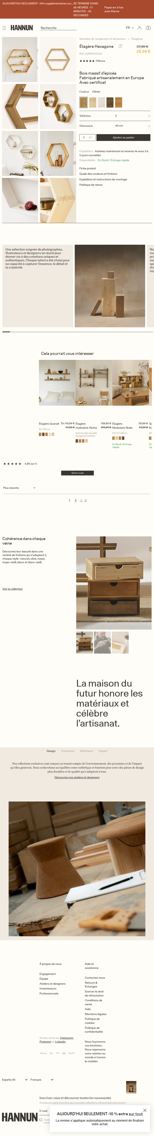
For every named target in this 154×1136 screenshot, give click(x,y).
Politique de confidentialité (94, 1029)
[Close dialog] (144, 1110)
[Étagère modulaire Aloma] (94, 390)
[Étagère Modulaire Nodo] (130, 390)
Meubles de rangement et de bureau (102, 38)
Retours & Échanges (91, 984)
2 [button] (76, 500)
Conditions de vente (93, 1002)
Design (51, 751)
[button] (114, 116)
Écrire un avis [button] (78, 473)
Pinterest (45, 1041)
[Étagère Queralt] (57, 390)
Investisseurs (48, 988)
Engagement (48, 973)
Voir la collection (12, 588)
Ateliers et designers (53, 983)
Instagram (66, 1037)
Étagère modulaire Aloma (86, 425)
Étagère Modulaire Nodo (122, 425)
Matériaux (86, 751)
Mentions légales (95, 1014)
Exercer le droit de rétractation (94, 993)
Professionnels (49, 993)
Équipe (44, 978)
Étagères (137, 38)
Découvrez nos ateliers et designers (77, 777)
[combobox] (15, 1080)
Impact (103, 751)
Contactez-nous (95, 977)
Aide (88, 1009)
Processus (67, 751)
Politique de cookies (92, 1020)
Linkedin (60, 1041)
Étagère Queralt (49, 423)
